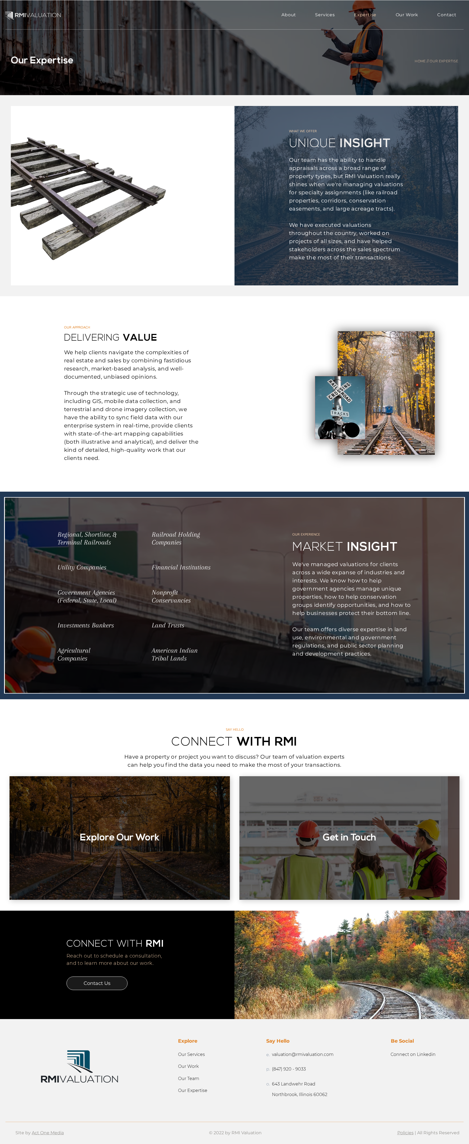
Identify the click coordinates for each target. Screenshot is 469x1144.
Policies (405, 1132)
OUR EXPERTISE (444, 61)
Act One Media (48, 1132)
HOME (420, 61)
